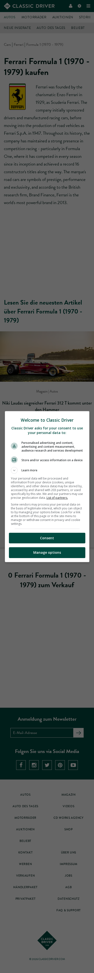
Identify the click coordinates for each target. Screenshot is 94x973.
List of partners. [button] (57, 498)
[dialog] (47, 486)
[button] (47, 470)
